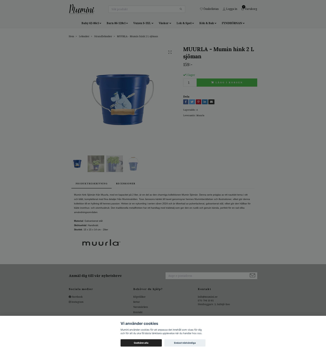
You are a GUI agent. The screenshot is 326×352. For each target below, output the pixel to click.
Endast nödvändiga (185, 342)
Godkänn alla (141, 342)
